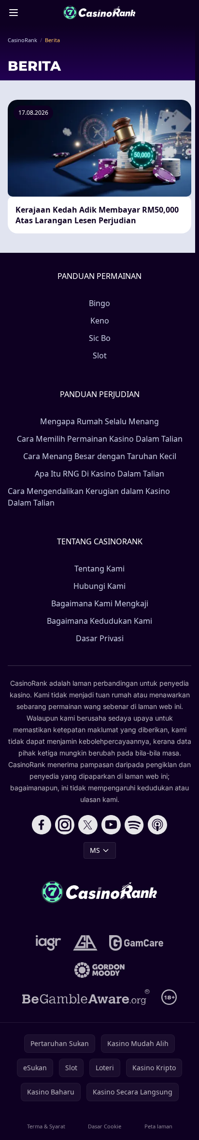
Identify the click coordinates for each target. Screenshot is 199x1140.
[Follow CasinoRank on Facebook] (41, 824)
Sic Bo (100, 338)
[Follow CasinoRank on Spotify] (134, 824)
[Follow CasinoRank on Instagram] (64, 824)
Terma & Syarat (46, 1126)
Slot (100, 355)
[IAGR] (48, 943)
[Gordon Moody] (99, 970)
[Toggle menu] (13, 12)
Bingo (99, 303)
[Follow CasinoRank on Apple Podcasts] (157, 824)
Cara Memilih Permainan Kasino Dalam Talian (100, 438)
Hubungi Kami (99, 586)
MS (95, 850)
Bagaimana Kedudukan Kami (99, 621)
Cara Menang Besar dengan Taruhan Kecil (99, 456)
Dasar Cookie (104, 1126)
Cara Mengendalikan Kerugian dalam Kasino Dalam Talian (89, 497)
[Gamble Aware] (86, 997)
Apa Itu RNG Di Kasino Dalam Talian (99, 473)
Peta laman (158, 1126)
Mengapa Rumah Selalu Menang (99, 421)
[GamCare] (136, 943)
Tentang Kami (99, 568)
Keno (99, 320)
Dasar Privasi (100, 638)
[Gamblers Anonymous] (85, 943)
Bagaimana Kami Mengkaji (99, 603)
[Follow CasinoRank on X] (88, 824)
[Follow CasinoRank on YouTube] (111, 824)
